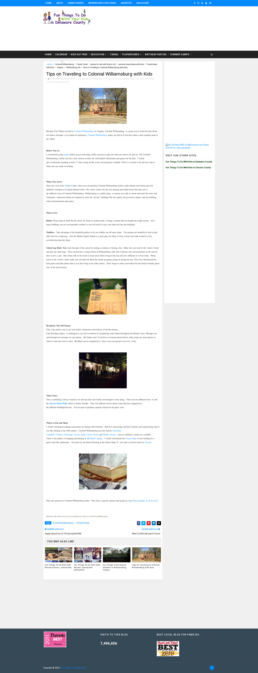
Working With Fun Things (102, 3)
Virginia (60, 67)
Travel (114, 54)
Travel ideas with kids (144, 79)
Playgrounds (130, 54)
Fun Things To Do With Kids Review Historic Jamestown (58, 566)
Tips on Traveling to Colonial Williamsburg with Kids (146, 566)
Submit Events (76, 3)
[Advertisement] (178, 28)
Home (49, 3)
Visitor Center (71, 185)
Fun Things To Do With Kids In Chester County (188, 167)
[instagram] (198, 3)
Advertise (126, 3)
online (66, 154)
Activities (51, 62)
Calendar (61, 54)
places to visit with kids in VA (94, 79)
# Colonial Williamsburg (63, 523)
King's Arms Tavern (89, 434)
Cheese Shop (131, 438)
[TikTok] (212, 668)
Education (97, 54)
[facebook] (194, 3)
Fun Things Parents (76, 62)
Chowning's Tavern (71, 434)
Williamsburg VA (73, 67)
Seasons (148, 442)
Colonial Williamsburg (59, 79)
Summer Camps (179, 54)
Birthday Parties (156, 54)
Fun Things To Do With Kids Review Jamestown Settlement (87, 567)
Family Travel (75, 79)
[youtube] (206, 3)
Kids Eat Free (79, 54)
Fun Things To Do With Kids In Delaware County (189, 162)
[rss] (202, 3)
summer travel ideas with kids (121, 79)
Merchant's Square (95, 438)
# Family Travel (82, 523)
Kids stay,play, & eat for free (145, 500)
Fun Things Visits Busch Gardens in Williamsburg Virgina (114, 567)
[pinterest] (210, 3)
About (59, 3)
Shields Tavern (109, 434)
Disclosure (142, 3)
